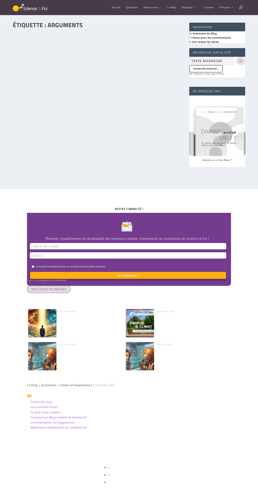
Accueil (116, 7)
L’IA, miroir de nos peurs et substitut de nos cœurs (90, 350)
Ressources (151, 7)
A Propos (224, 7)
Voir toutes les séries (205, 42)
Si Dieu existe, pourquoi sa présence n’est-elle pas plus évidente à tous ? (68, 141)
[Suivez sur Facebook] (109, 467)
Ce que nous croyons (45, 412)
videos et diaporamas (76, 385)
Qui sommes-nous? (44, 407)
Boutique (187, 7)
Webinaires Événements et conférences (58, 427)
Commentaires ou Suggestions (52, 422)
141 (74, 146)
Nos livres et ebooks (48, 288)
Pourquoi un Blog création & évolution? (58, 417)
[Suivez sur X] (109, 475)
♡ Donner (208, 7)
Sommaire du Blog (204, 33)
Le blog (32, 385)
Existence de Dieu (60, 146)
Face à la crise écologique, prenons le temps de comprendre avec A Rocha (186, 319)
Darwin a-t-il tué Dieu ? (217, 160)
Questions (132, 7)
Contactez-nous (41, 402)
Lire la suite (29, 172)
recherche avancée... (206, 68)
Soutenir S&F (105, 385)
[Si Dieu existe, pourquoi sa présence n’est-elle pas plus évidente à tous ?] (99, 81)
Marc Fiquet (27, 146)
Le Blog (171, 7)
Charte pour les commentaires (210, 37)
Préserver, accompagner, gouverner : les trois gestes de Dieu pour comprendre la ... (87, 319)
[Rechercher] (240, 61)
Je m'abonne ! (128, 275)
